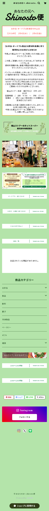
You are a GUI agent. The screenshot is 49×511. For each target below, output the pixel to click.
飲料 (4, 304)
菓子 (4, 312)
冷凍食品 (6, 319)
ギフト (4, 335)
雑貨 (4, 343)
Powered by (21, 498)
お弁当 (5, 288)
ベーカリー (6, 327)
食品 (4, 296)
